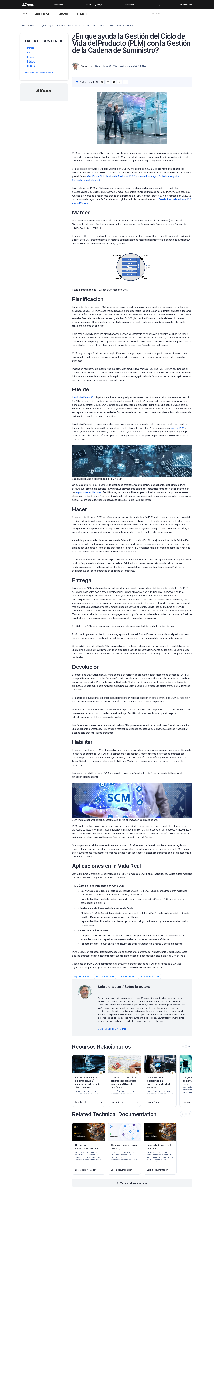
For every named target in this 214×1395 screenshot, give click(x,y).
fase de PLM (177, 428)
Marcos (30, 48)
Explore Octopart (82, 976)
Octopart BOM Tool (149, 976)
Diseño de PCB (42, 14)
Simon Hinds (86, 66)
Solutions (58, 5)
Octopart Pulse (127, 976)
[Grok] (125, 82)
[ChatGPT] (102, 82)
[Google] (119, 82)
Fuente (30, 57)
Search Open (158, 4)
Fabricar (31, 61)
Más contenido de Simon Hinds (112, 1028)
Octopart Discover (105, 976)
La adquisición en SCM (83, 397)
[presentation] (189, 1046)
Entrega (31, 66)
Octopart (34, 25)
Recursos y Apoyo (94, 5)
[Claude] (114, 82)
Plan (29, 52)
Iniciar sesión (186, 5)
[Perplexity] (108, 82)
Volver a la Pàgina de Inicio (133, 1183)
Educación (130, 5)
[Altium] (28, 4)
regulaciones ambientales (88, 492)
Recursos (82, 14)
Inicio (24, 13)
